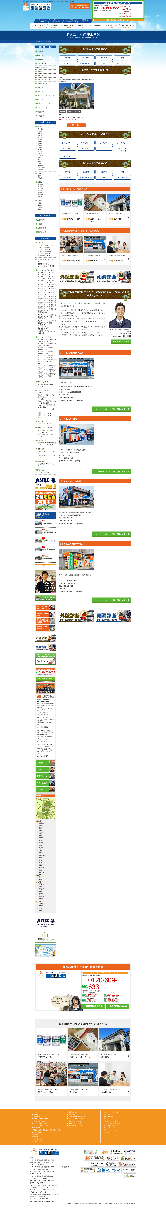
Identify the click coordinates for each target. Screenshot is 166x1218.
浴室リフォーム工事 (43, 104)
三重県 (39, 200)
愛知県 (39, 126)
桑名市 (40, 205)
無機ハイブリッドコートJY (46, 413)
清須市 (40, 149)
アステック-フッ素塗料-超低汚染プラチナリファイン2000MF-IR (47, 362)
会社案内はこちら (120, 341)
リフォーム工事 (42, 108)
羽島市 (40, 196)
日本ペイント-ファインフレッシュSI (47, 456)
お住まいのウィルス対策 (111, 1112)
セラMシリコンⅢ (43, 472)
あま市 (40, 137)
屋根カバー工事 (42, 83)
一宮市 (40, 131)
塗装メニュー (83, 26)
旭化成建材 (41, 461)
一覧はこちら (45, 565)
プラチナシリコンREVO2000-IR (43, 328)
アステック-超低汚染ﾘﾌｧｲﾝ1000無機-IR (46, 406)
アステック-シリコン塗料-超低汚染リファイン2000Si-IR (47, 302)
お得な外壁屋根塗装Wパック (77, 1116)
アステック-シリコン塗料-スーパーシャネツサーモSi (47, 285)
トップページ (37, 1112)
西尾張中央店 (41, 232)
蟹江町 (40, 159)
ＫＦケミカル (41, 243)
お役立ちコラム (111, 26)
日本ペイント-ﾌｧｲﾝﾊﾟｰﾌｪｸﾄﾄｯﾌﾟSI (46, 452)
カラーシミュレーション (111, 1128)
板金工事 (40, 87)
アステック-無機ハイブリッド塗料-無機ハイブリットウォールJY (47, 397)
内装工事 (40, 100)
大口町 (40, 161)
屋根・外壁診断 (108, 1116)
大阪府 (39, 173)
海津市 (40, 192)
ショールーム (126, 26)
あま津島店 (41, 220)
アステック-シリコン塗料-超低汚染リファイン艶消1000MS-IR (47, 323)
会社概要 (35, 1114)
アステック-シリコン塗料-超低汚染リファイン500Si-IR (47, 306)
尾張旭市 (41, 165)
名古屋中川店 (41, 228)
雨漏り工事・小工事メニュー (77, 1123)
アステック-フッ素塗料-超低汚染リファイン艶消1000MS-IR (47, 376)
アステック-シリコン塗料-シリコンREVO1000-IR (47, 277)
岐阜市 (40, 190)
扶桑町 (40, 163)
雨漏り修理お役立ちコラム (111, 1125)
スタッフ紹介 (37, 1132)
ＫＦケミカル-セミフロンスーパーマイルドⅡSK (47, 246)
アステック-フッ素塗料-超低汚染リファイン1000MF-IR (47, 367)
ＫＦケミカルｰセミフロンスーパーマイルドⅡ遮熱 (47, 250)
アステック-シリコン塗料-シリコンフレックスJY (47, 281)
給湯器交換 (41, 112)
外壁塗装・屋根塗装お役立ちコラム (114, 1123)
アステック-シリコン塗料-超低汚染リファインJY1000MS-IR (47, 311)
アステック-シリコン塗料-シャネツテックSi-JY (47, 273)
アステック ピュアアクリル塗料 (46, 260)
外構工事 (40, 91)
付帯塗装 (40, 59)
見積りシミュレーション (111, 1130)
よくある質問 (107, 1132)
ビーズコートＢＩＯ (44, 423)
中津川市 (41, 184)
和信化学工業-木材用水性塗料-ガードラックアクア (47, 444)
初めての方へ (40, 26)
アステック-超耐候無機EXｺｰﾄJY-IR (46, 385)
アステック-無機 (42, 382)
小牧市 (40, 153)
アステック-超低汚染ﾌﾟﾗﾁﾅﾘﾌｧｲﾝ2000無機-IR (47, 402)
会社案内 (54, 26)
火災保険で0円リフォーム (76, 1125)
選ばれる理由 (68, 26)
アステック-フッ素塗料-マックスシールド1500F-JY (47, 357)
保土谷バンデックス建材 (45, 427)
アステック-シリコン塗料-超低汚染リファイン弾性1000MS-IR (47, 317)
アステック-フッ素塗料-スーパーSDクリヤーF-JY (47, 340)
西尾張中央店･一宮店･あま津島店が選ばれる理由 (47, 1130)
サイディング (41, 63)
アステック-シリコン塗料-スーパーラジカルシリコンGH (47, 289)
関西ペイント (41, 470)
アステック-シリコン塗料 (45, 270)
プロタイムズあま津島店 (40, 1123)
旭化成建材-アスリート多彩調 (47, 465)
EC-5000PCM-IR (43, 264)
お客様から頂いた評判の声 (111, 1121)
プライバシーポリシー (39, 1141)
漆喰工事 (40, 75)
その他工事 (41, 116)
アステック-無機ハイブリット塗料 (46, 391)
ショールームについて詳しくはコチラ (110, 409)
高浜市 (40, 145)
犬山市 (40, 143)
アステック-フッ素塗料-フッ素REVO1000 (47, 348)
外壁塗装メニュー (74, 1112)
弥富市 (40, 135)
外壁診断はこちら (93, 1006)
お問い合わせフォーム (45, 678)
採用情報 (35, 1136)
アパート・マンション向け (76, 1118)
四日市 (40, 207)
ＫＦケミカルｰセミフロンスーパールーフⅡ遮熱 (47, 254)
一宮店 (39, 224)
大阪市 (40, 178)
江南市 (40, 147)
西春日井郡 (41, 167)
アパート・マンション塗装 (46, 95)
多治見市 (41, 188)
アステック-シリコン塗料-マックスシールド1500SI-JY (47, 294)
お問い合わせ (37, 1139)
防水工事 (40, 55)
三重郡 (40, 203)
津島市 (40, 139)
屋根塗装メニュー (74, 1114)
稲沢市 (40, 133)
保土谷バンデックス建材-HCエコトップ (46, 431)
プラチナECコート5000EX (46, 266)
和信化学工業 (41, 440)
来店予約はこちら (117, 1006)
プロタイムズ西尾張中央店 (40, 1118)
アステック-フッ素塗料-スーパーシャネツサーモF (47, 344)
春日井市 (41, 169)
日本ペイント (41, 449)
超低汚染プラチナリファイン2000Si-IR (46, 332)
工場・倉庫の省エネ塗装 (75, 1121)
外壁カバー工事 (42, 67)
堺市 (39, 176)
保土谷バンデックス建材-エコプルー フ (47, 435)
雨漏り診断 (107, 1114)
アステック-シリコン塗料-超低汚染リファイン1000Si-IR (47, 298)
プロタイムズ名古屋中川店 (40, 1125)
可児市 (40, 186)
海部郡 (40, 157)
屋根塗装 (40, 71)
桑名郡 (40, 209)
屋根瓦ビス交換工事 (43, 79)
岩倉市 (40, 151)
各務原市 (41, 194)
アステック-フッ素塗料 (44, 337)
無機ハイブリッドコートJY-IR (47, 416)
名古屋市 (41, 129)
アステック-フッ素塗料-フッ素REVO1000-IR (47, 352)
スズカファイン (42, 421)
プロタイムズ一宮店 (39, 1121)
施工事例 (97, 26)
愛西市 (40, 141)
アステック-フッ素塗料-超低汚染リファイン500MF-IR (47, 371)
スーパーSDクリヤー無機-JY (46, 410)
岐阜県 (39, 182)
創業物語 (35, 1134)
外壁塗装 (40, 51)
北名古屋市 (41, 155)
